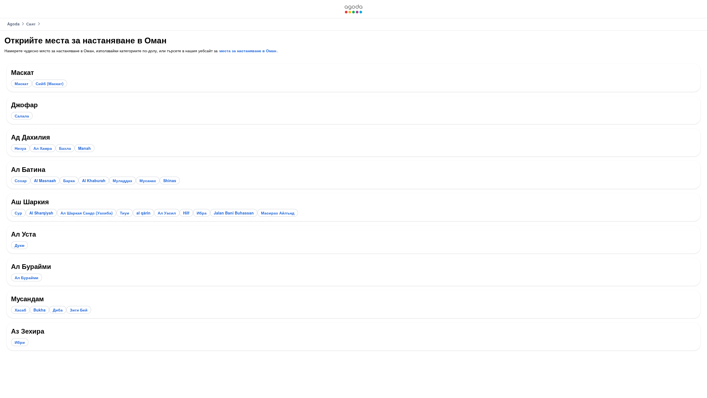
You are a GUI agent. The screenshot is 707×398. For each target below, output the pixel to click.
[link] (353, 9)
